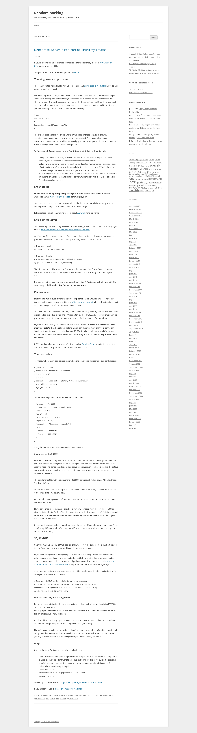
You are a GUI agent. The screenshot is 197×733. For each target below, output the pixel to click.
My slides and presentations (141, 92)
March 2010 (134, 348)
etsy (80, 695)
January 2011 (134, 315)
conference (141, 162)
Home (36, 25)
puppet (137, 185)
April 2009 (133, 380)
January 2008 (134, 422)
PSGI (131, 185)
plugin (146, 183)
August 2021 (134, 222)
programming (155, 182)
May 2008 (133, 409)
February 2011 (135, 312)
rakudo (145, 185)
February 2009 (135, 386)
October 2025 (134, 206)
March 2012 (134, 280)
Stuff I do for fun (136, 89)
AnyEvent (81, 213)
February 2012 (135, 283)
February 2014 (135, 248)
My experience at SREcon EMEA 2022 (144, 73)
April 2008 (133, 412)
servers (133, 187)
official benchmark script (82, 302)
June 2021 (133, 225)
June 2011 (133, 302)
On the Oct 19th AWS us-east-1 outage (144, 54)
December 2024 (135, 212)
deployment (146, 166)
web (141, 190)
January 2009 (134, 389)
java (158, 172)
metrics (86, 695)
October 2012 (134, 264)
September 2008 (136, 396)
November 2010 (135, 322)
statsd (76, 72)
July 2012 (132, 270)
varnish (134, 190)
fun (140, 171)
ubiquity (142, 187)
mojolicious (139, 176)
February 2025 (135, 209)
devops (144, 168)
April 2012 (133, 277)
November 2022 (135, 216)
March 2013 (134, 257)
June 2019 (133, 238)
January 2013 (134, 261)
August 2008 (134, 399)
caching (132, 163)
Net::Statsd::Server (106, 695)
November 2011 (135, 290)
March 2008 (134, 415)
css (155, 163)
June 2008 (133, 406)
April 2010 (133, 344)
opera (133, 178)
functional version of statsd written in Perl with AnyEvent (65, 229)
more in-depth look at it (60, 196)
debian (137, 165)
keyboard (140, 174)
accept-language (135, 159)
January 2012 (134, 286)
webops (63, 698)
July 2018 (132, 241)
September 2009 (136, 367)
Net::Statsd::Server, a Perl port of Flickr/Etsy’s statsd (70, 50)
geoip (144, 172)
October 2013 (134, 251)
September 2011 (136, 293)
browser (151, 160)
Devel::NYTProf (88, 344)
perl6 (140, 182)
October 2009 (134, 364)
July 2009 (132, 373)
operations (143, 179)
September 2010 (136, 328)
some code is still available (95, 86)
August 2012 (134, 267)
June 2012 (133, 274)
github (151, 171)
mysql (157, 176)
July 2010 (132, 335)
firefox (134, 172)
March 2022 (134, 219)
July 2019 (132, 235)
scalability (153, 185)
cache (157, 159)
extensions (153, 169)
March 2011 (134, 309)
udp (57, 698)
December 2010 (135, 319)
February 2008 (135, 418)
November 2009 (135, 360)
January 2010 (134, 354)
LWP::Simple (149, 174)
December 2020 (135, 228)
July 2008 (132, 402)
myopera (149, 175)
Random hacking (48, 12)
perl (47, 698)
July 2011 (132, 299)
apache (145, 159)
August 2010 (134, 331)
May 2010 (133, 341)
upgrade (151, 188)
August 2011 (134, 296)
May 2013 (133, 254)
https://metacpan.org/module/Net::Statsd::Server (82, 682)
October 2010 (134, 325)
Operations (59, 695)
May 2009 (133, 377)
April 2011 (133, 306)
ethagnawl (133, 134)
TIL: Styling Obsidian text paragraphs (144, 70)
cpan (76, 695)
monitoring (94, 695)
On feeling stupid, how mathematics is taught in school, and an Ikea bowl (145, 118)
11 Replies (38, 56)
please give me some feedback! (68, 689)
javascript (133, 174)
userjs (158, 187)
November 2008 (135, 393)
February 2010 (135, 351)
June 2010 (133, 338)
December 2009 (135, 357)
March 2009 (134, 383)
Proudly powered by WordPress (46, 722)
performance (39, 698)
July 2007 (132, 425)
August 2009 (134, 370)
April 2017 (133, 245)
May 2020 (133, 232)
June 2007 (133, 428)
